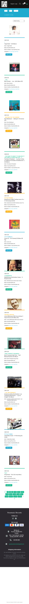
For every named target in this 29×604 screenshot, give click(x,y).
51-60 (11, 494)
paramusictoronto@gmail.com (16, 544)
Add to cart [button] (8, 54)
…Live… (6, 79)
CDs (10, 51)
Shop (10, 10)
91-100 (6, 496)
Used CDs (16, 51)
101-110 (11, 496)
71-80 (18, 494)
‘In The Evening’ (8, 198)
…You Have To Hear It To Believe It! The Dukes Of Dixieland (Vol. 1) (14, 157)
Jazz (12, 169)
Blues (10, 325)
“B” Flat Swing (8, 434)
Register (12, 3)
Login (16, 3)
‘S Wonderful (8, 275)
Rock (12, 247)
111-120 (15, 496)
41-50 (7, 494)
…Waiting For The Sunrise (11, 117)
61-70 (14, 494)
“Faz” (5, 473)
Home (6, 10)
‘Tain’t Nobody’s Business (11, 353)
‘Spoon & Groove (9, 314)
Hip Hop (12, 51)
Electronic (13, 89)
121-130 (20, 496)
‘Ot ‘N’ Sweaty (8, 236)
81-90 (22, 494)
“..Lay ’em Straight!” (10, 392)
